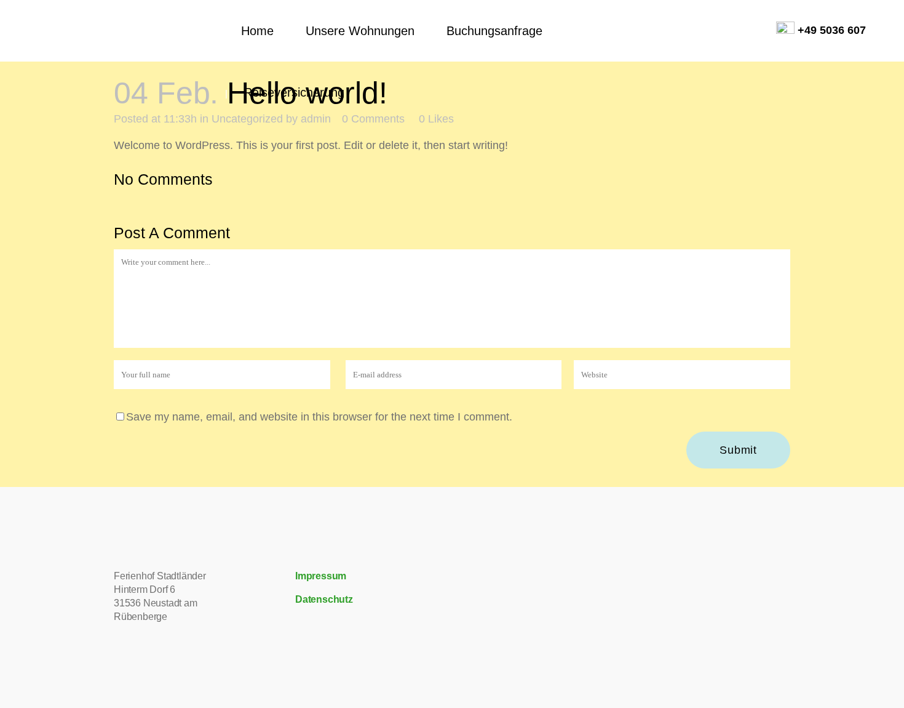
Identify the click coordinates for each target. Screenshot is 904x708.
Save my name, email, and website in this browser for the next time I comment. (319, 417)
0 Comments (373, 119)
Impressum (320, 576)
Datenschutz (324, 599)
